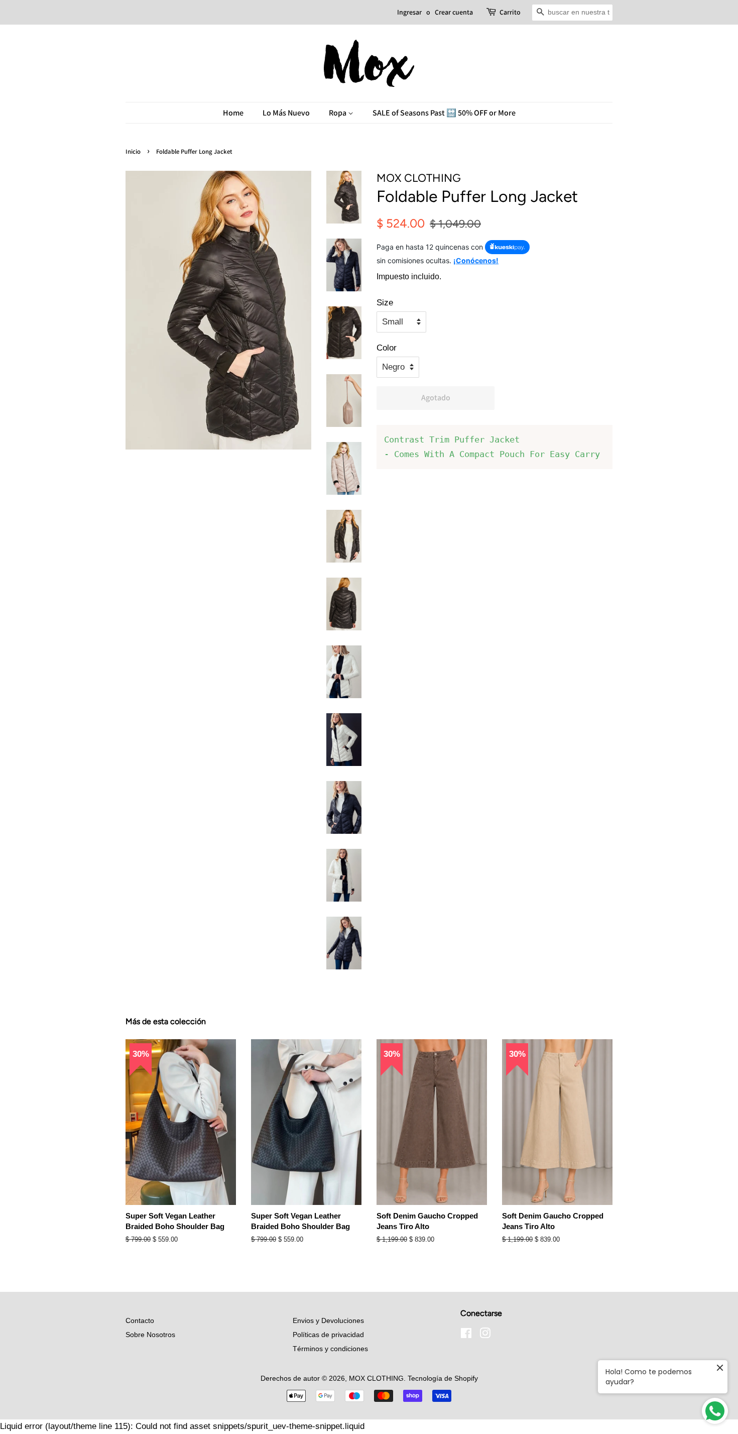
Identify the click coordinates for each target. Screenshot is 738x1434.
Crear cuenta (454, 12)
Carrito (510, 12)
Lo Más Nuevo (286, 112)
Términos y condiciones (330, 1349)
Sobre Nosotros (150, 1335)
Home (233, 112)
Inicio (133, 151)
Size (385, 302)
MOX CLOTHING (376, 1378)
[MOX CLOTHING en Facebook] (466, 1335)
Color (387, 348)
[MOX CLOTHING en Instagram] (484, 1335)
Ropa (338, 112)
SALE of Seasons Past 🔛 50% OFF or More (444, 112)
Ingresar (409, 12)
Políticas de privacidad (328, 1335)
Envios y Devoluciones (328, 1320)
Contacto (140, 1320)
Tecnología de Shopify (443, 1378)
